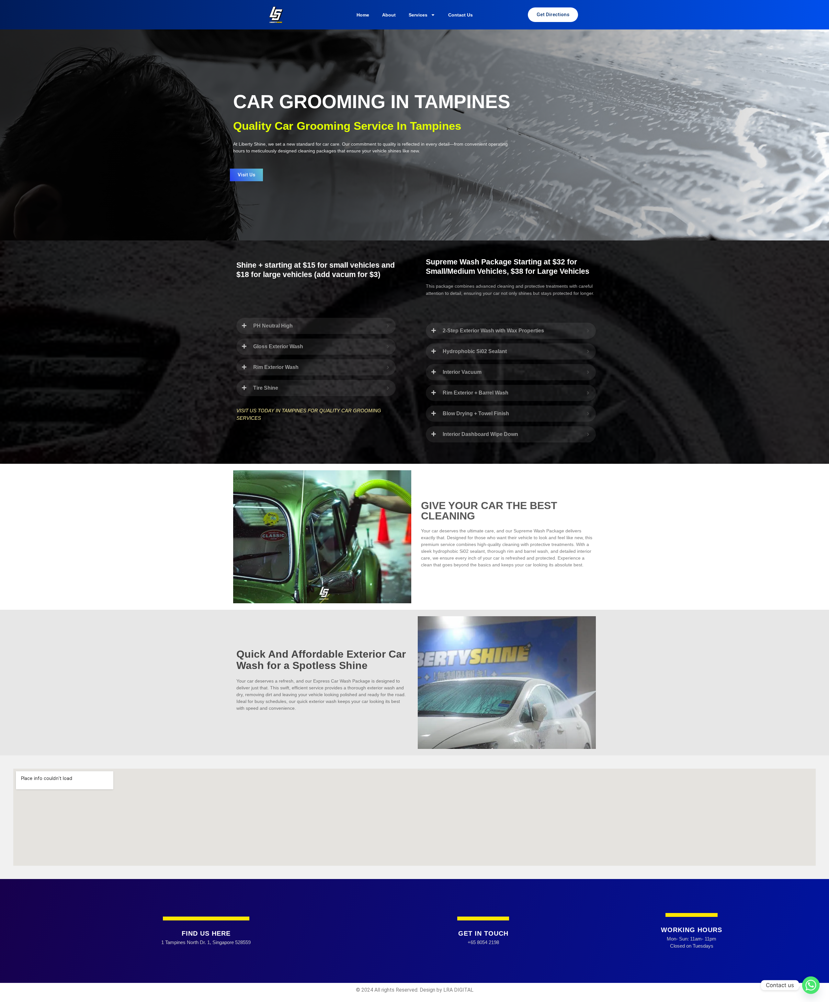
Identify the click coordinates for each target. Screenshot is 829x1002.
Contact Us (460, 14)
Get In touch (483, 933)
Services (418, 14)
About (389, 14)
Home (363, 14)
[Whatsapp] (811, 985)
